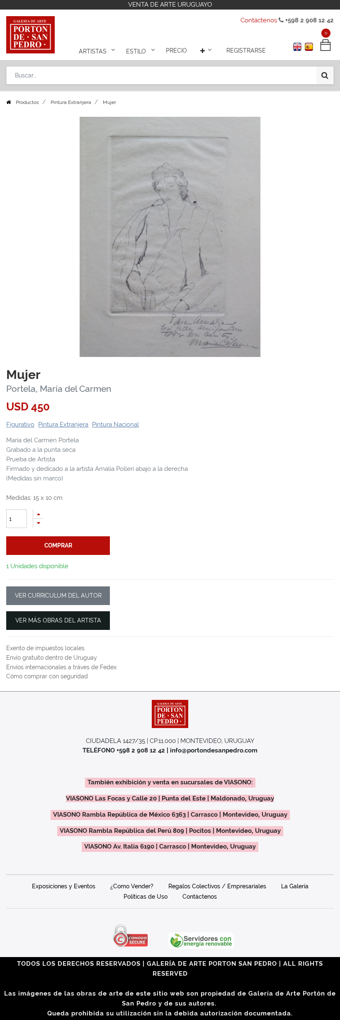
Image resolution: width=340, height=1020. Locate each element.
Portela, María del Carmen (58, 389)
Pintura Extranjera (71, 102)
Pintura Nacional (115, 424)
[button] (206, 50)
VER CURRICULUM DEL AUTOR (58, 595)
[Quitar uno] (38, 523)
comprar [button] (58, 545)
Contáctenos (258, 20)
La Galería (294, 886)
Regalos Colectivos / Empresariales (217, 886)
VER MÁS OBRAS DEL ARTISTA (58, 620)
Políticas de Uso (146, 896)
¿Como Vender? (131, 886)
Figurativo (20, 424)
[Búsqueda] (324, 75)
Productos (27, 102)
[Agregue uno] (38, 514)
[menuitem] (176, 50)
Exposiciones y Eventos (63, 886)
